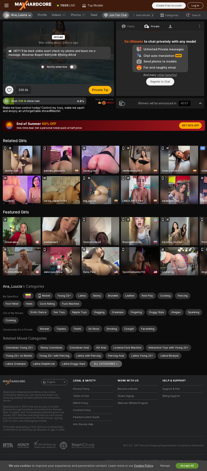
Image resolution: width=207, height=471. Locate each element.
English (51, 382)
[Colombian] (28, 296)
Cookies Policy (82, 410)
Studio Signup (126, 396)
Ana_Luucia (12, 286)
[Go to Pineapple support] (64, 445)
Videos (59, 15)
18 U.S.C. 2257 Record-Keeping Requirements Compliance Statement (163, 445)
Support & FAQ (171, 389)
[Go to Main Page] (33, 5)
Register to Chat (160, 81)
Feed (94, 15)
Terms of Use (81, 396)
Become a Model (127, 389)
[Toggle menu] (6, 5)
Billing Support (171, 396)
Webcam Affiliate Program (133, 403)
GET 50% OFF (190, 125)
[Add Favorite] (9, 90)
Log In (195, 5)
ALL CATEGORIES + (106, 363)
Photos (78, 15)
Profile (42, 15)
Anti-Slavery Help (83, 424)
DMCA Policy (80, 403)
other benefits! (167, 75)
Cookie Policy (143, 465)
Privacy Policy (81, 389)
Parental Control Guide (86, 417)
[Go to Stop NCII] (83, 445)
